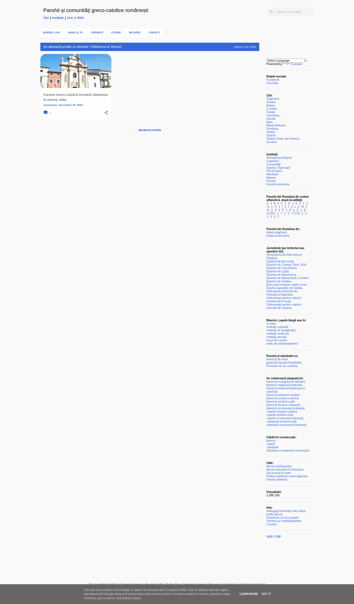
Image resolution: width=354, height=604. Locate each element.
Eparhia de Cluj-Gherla (281, 268)
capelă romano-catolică (281, 411)
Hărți (80, 17)
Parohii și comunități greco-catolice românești (95, 10)
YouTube (272, 83)
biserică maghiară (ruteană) (284, 385)
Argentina (272, 98)
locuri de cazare (276, 340)
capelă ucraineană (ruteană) (284, 418)
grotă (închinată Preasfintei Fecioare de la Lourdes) (283, 364)
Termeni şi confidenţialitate (283, 521)
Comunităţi (273, 164)
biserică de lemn (277, 359)
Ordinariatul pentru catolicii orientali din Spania (283, 306)
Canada (271, 108)
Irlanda (270, 118)
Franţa (270, 112)
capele (270, 443)
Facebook (273, 79)
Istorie (116, 32)
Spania (271, 135)
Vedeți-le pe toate (245, 47)
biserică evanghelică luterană (285, 381)
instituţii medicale (277, 333)
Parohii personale (278, 184)
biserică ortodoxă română (283, 395)
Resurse (135, 32)
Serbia (270, 132)
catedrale (272, 447)
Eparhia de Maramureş (281, 274)
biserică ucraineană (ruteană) (285, 408)
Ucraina (271, 142)
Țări (46, 17)
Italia (269, 122)
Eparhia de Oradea (278, 281)
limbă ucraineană (277, 235)
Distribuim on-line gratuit (282, 517)
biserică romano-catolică (282, 398)
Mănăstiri (272, 174)
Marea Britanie (276, 125)
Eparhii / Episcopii (278, 167)
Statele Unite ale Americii (282, 138)
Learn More (249, 594)
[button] (106, 112)
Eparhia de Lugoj (277, 271)
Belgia (270, 105)
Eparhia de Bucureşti (280, 261)
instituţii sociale (276, 336)
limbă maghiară (276, 232)
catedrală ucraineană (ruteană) (286, 424)
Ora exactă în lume (278, 472)
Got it (266, 594)
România (272, 128)
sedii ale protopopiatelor (282, 343)
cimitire (271, 323)
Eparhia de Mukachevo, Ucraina (287, 278)
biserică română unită (280, 401)
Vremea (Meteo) (276, 479)
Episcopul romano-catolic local (286, 284)
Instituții (57, 17)
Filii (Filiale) (274, 171)
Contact (154, 32)
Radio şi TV (75, 32)
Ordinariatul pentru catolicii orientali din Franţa (283, 299)
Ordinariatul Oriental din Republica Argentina (282, 293)
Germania (272, 115)
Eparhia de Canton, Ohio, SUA (286, 264)
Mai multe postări (150, 130)
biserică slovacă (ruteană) (283, 404)
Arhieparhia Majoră (278, 157)
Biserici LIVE (51, 32)
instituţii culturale (277, 327)
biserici (271, 440)
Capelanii (272, 161)
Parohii (271, 181)
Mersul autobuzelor (278, 466)
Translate (296, 64)
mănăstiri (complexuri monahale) (287, 450)
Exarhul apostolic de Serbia (284, 288)
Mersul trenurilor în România (284, 469)
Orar (70, 17)
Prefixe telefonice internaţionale (287, 476)
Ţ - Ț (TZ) (293, 213)
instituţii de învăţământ (281, 330)
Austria (271, 102)
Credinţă (97, 32)
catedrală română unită (281, 421)
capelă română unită (279, 414)
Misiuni (271, 177)
